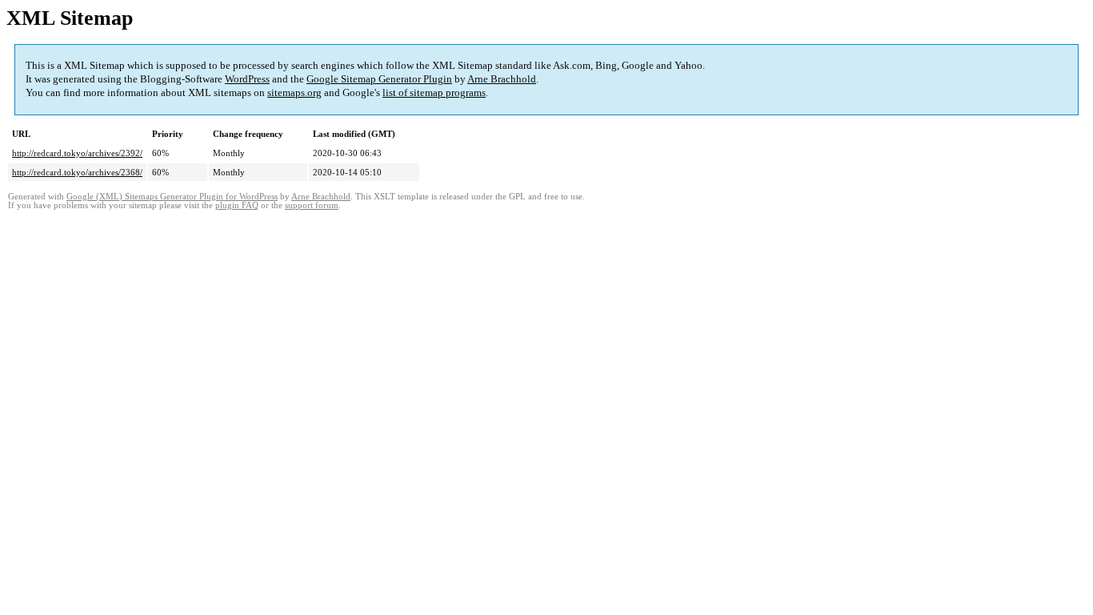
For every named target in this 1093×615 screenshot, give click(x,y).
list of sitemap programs (434, 92)
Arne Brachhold (501, 79)
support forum (311, 205)
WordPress (247, 79)
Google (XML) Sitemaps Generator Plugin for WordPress (172, 196)
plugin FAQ (236, 205)
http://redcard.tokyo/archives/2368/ (77, 172)
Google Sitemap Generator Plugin (379, 79)
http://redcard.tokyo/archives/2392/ (77, 153)
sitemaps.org (294, 92)
